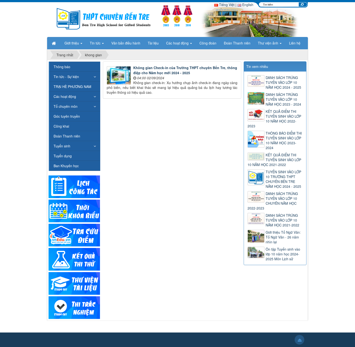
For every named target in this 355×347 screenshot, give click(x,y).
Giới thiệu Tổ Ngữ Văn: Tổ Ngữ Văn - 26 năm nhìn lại (283, 237)
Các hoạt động (65, 96)
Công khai (61, 126)
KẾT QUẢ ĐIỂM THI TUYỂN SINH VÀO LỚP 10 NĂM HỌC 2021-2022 (274, 159)
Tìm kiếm (302, 4)
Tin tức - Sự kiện (66, 76)
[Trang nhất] (54, 43)
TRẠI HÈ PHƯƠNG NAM (72, 86)
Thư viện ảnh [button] (268, 43)
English (247, 4)
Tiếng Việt (226, 4)
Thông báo (62, 66)
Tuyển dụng (63, 155)
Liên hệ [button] (294, 43)
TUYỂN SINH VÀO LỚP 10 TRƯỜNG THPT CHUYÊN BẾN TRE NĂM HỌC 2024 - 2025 (283, 179)
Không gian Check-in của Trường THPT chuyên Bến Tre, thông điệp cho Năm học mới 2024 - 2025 (185, 70)
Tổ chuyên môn (66, 106)
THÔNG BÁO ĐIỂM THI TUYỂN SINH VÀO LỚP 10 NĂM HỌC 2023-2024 (284, 140)
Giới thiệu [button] (72, 43)
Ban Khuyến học (66, 165)
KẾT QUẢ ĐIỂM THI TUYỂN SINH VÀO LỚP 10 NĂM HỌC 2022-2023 (274, 118)
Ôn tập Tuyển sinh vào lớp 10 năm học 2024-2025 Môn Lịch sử (283, 254)
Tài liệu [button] (153, 43)
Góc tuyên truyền (67, 116)
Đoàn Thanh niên (67, 136)
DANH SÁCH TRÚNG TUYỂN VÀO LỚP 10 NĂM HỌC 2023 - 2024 (283, 99)
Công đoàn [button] (207, 43)
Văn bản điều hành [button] (125, 43)
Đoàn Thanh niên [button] (237, 43)
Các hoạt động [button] (178, 43)
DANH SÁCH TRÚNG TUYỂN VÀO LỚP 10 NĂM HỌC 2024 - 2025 (283, 82)
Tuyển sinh (62, 146)
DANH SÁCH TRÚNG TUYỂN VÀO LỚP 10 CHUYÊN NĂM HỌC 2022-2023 (273, 200)
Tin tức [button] (95, 43)
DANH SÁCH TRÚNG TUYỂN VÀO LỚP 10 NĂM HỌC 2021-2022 (282, 220)
